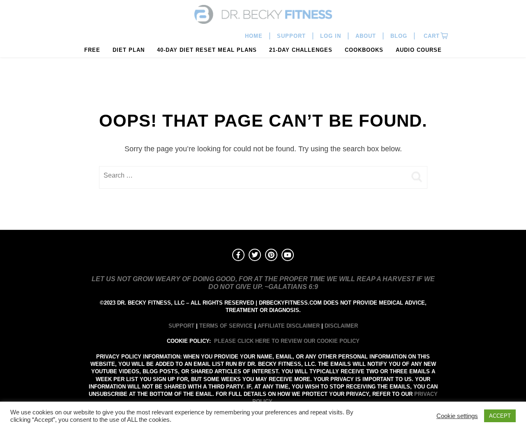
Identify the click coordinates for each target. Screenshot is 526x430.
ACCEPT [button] (500, 416)
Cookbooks (364, 50)
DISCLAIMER (341, 326)
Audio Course (419, 50)
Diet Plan (129, 50)
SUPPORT (181, 326)
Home (254, 36)
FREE (92, 50)
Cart (431, 36)
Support (291, 36)
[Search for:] (252, 175)
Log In (330, 36)
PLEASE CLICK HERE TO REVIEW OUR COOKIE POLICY (287, 341)
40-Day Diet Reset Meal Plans (207, 50)
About (365, 36)
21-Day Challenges (300, 50)
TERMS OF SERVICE (226, 326)
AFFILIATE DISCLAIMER (289, 326)
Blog (398, 36)
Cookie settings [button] (457, 416)
